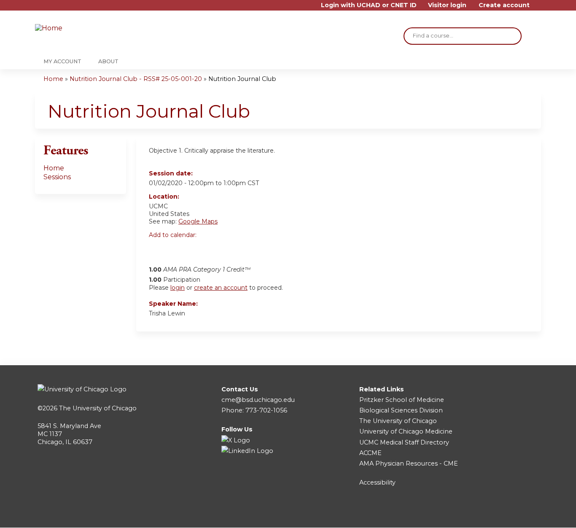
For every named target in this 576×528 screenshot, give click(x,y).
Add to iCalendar (195, 248)
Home (53, 79)
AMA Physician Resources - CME (408, 463)
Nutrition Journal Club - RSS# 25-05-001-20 (136, 79)
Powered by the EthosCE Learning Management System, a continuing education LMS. (511, 514)
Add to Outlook (215, 249)
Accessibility (377, 482)
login (177, 287)
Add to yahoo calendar (176, 249)
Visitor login (447, 5)
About (108, 61)
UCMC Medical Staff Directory (404, 442)
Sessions (57, 177)
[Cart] (538, 8)
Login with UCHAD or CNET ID (369, 5)
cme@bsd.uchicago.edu (258, 400)
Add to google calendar (157, 249)
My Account (62, 61)
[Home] (85, 28)
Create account (504, 5)
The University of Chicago (98, 408)
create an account (221, 287)
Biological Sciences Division (401, 410)
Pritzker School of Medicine (401, 400)
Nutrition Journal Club (242, 79)
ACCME (370, 453)
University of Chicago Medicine (405, 431)
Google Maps (198, 221)
